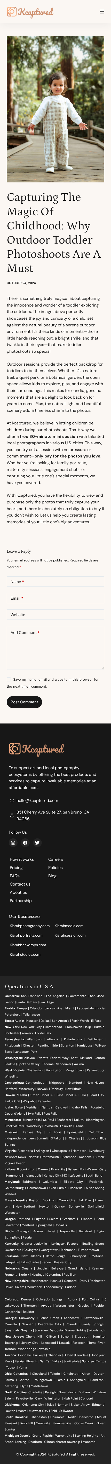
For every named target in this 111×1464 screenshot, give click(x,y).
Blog (52, 876)
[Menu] (102, 11)
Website (18, 614)
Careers (55, 859)
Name (17, 581)
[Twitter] (37, 842)
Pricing (16, 867)
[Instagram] (13, 842)
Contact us (20, 884)
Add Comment (25, 632)
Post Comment (24, 701)
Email (17, 598)
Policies (55, 867)
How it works (22, 859)
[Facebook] (25, 842)
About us (18, 892)
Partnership (21, 900)
